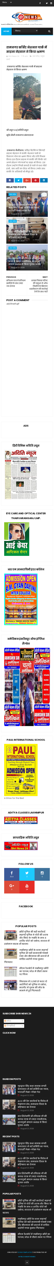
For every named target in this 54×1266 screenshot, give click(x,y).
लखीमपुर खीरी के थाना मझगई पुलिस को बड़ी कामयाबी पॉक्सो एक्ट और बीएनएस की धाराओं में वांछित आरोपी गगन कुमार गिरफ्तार (26, 956)
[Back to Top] (27, 1262)
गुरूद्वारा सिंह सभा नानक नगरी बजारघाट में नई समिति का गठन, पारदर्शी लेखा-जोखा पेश (23, 207)
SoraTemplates (25, 1252)
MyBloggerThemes (27, 1256)
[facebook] (39, 3)
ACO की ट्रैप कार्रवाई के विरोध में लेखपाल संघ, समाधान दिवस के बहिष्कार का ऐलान (23, 234)
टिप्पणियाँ (10, 1025)
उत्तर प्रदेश (35, 56)
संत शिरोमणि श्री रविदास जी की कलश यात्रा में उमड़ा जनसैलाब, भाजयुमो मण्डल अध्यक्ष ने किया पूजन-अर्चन (26, 261)
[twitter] (47, 3)
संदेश (8, 1020)
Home (6, 31)
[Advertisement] (27, 381)
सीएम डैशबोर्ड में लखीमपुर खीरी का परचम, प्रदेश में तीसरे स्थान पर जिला (33, 971)
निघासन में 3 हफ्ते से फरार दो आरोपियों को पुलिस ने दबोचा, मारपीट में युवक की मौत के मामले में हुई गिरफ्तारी (33, 986)
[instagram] (51, 3)
